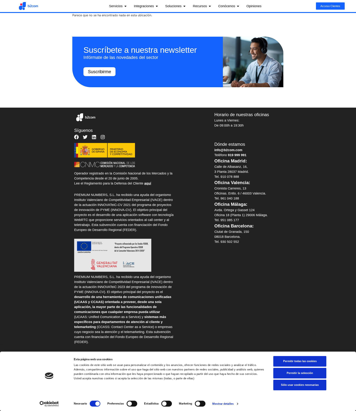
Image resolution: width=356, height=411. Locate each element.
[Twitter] (85, 137)
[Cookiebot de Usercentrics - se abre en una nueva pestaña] (49, 404)
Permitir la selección (300, 373)
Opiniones (253, 6)
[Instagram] (102, 137)
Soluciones (173, 6)
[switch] (132, 404)
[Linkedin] (94, 137)
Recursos (200, 6)
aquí (147, 183)
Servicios (116, 6)
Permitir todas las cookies (300, 361)
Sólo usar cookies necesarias (300, 384)
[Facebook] (76, 137)
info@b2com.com (228, 150)
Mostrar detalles (223, 403)
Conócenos (226, 6)
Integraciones (144, 6)
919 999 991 (237, 155)
